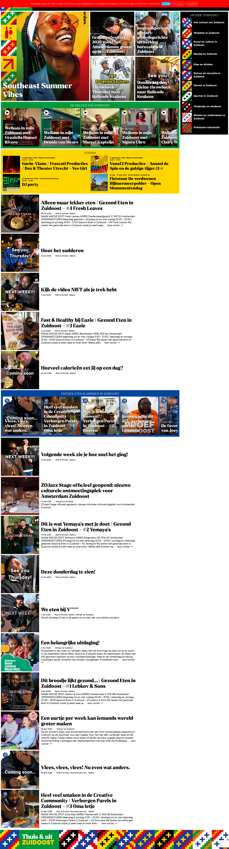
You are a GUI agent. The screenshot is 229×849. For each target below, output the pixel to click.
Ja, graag (165, 4)
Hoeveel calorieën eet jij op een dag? (82, 367)
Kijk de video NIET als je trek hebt (79, 289)
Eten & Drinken (62, 213)
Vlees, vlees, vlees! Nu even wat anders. (85, 767)
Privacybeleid (192, 4)
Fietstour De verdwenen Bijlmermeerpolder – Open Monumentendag (135, 183)
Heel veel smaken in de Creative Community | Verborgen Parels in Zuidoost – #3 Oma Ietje (78, 801)
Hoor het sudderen (62, 250)
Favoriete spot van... (78, 773)
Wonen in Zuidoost (205, 85)
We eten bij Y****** (60, 609)
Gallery (73, 213)
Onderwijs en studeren (207, 106)
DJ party (30, 184)
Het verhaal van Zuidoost (209, 22)
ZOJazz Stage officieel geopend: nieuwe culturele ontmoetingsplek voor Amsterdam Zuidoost (86, 491)
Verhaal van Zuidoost (64, 501)
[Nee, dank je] (226, 4)
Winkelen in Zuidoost (206, 32)
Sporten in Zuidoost (206, 95)
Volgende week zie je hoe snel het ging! (84, 454)
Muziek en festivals (205, 53)
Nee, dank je (178, 4)
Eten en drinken (203, 64)
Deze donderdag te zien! (68, 571)
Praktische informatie (207, 127)
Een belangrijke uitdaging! (70, 642)
